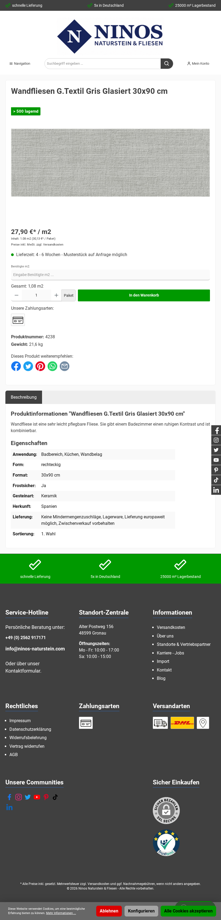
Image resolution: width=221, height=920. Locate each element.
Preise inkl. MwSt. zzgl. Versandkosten (37, 244)
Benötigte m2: (20, 266)
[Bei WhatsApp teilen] (52, 365)
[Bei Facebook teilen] (16, 365)
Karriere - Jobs (170, 653)
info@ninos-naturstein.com (35, 649)
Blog (161, 678)
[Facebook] (9, 797)
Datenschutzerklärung (30, 729)
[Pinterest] (46, 797)
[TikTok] (55, 797)
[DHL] (182, 723)
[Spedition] (160, 723)
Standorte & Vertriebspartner (183, 644)
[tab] (23, 397)
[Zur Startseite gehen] (110, 36)
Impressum (20, 720)
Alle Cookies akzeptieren (188, 911)
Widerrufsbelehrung (28, 737)
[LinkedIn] (9, 807)
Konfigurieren (141, 911)
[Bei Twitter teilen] (28, 365)
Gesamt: (19, 286)
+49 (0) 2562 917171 (25, 637)
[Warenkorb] (217, 61)
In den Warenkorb (144, 295)
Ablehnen (109, 911)
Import (163, 661)
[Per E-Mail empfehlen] (64, 365)
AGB (13, 754)
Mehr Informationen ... (61, 913)
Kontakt (164, 670)
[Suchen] (167, 63)
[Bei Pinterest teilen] (40, 365)
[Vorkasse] (18, 320)
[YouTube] (37, 797)
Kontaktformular (22, 671)
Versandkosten (171, 627)
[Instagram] (19, 797)
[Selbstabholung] (203, 723)
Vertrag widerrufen (26, 746)
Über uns (165, 636)
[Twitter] (28, 797)
